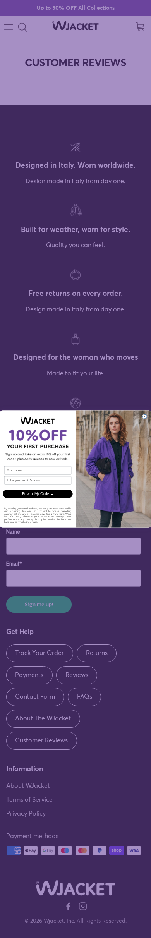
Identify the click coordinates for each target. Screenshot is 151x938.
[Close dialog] (144, 416)
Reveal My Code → (38, 493)
